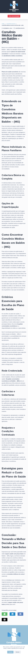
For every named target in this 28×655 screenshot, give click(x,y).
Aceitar (10, 652)
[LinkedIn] (12, 614)
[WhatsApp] (4, 614)
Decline (17, 652)
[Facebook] (20, 614)
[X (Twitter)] (4, 619)
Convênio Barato (19, 28)
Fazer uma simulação (14, 16)
